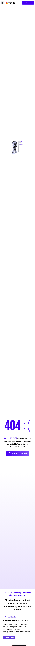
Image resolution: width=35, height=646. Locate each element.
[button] (2, 2)
